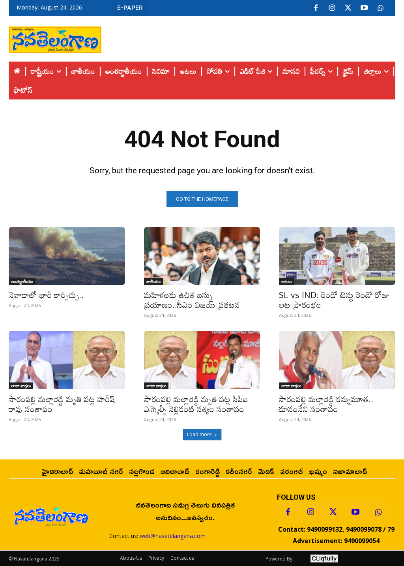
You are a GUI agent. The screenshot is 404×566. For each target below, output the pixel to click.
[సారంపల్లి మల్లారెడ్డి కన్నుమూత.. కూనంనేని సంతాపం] (337, 360)
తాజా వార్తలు (21, 385)
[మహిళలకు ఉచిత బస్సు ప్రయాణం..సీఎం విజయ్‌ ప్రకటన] (202, 256)
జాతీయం (153, 281)
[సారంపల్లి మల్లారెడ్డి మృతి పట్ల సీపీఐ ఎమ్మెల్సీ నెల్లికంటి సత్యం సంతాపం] (202, 360)
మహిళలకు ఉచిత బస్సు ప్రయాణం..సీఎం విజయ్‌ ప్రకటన (192, 300)
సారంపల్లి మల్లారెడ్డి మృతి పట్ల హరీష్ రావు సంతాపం (62, 404)
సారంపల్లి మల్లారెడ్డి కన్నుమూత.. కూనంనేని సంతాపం (326, 404)
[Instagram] (332, 8)
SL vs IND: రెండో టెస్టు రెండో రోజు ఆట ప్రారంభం (334, 300)
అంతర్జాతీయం (22, 281)
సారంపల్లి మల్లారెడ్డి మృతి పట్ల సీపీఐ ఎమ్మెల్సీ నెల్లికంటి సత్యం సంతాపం (196, 404)
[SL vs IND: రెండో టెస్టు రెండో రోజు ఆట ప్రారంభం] (337, 256)
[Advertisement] (248, 38)
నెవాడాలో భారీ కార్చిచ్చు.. (46, 295)
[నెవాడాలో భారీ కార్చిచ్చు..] (67, 256)
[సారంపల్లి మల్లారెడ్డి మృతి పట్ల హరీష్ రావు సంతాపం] (67, 360)
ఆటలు (286, 281)
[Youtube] (364, 8)
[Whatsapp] (378, 512)
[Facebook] (316, 8)
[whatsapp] (380, 8)
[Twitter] (348, 8)
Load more (199, 434)
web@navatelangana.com (173, 536)
